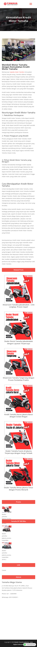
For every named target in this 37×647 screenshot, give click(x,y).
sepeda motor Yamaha (17, 72)
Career (4, 570)
